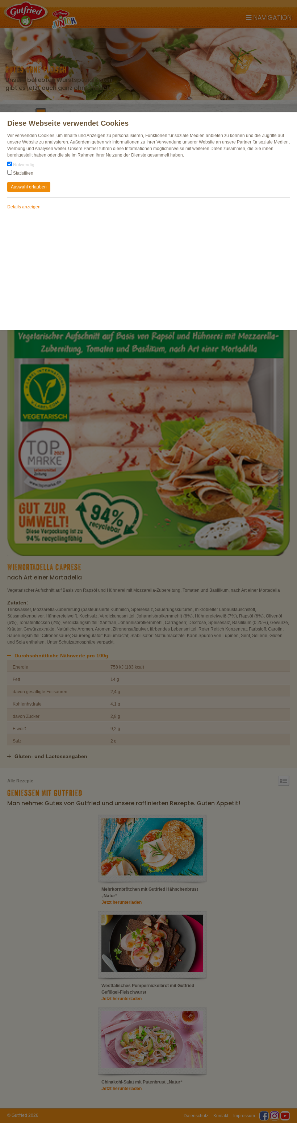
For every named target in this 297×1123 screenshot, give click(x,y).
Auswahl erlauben (29, 187)
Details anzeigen (24, 206)
